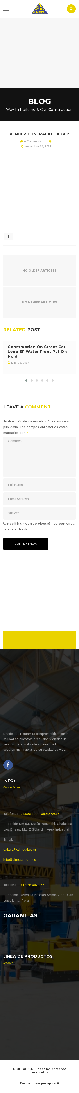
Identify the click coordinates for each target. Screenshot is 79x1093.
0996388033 (50, 813)
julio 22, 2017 (20, 362)
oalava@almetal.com (19, 849)
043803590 (29, 813)
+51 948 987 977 (31, 885)
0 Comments (32, 141)
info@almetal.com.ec (19, 859)
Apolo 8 (53, 1083)
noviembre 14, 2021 (38, 146)
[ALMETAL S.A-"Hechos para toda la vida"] (39, 8)
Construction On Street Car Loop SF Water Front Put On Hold (37, 352)
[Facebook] (8, 765)
